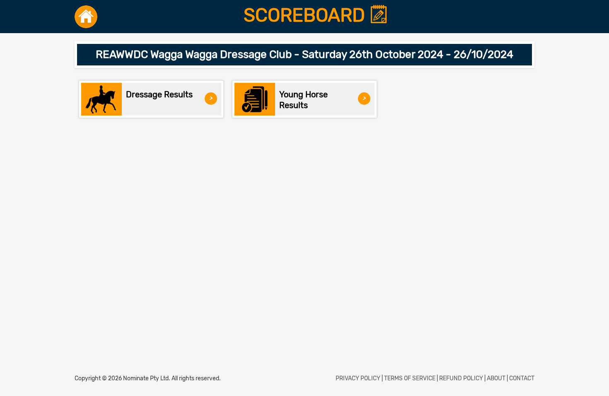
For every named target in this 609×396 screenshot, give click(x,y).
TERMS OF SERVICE (409, 378)
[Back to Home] (86, 16)
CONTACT (521, 378)
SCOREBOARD (307, 15)
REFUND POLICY (461, 378)
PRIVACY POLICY (358, 378)
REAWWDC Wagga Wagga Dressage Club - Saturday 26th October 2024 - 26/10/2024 (304, 54)
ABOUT (496, 378)
